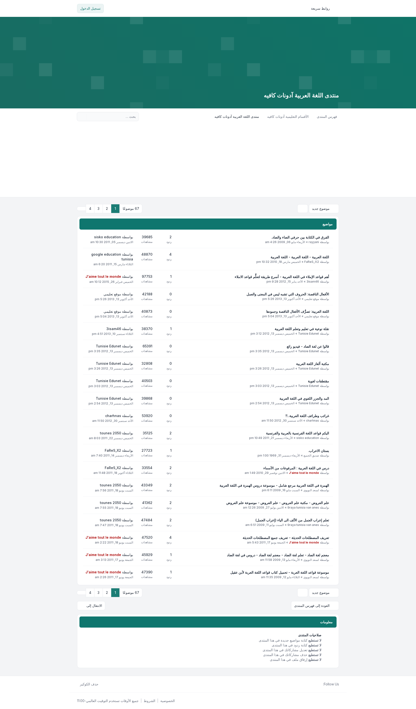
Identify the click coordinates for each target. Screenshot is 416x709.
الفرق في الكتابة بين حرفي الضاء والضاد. (300, 237)
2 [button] (107, 208)
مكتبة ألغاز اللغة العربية (312, 364)
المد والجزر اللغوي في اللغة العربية (304, 398)
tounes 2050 (110, 433)
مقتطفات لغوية (318, 381)
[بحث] (90, 117)
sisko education (107, 237)
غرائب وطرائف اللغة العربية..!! (307, 416)
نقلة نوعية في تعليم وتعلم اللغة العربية (302, 329)
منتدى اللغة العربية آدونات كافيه (301, 95)
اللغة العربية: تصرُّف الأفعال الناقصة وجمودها (297, 311)
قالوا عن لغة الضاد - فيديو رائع (308, 346)
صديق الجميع (311, 455)
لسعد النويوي (311, 490)
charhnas (312, 420)
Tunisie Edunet (308, 333)
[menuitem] (322, 8)
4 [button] (90, 208)
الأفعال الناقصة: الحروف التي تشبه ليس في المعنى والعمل (288, 294)
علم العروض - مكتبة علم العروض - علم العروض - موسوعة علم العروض (277, 503)
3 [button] (98, 208)
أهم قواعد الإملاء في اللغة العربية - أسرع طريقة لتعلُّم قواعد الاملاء (282, 277)
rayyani (314, 242)
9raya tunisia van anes (303, 507)
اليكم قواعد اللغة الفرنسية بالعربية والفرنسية (297, 433)
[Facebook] (320, 684)
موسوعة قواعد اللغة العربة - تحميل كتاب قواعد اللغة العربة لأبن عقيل (279, 572)
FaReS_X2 (311, 262)
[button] (81, 208)
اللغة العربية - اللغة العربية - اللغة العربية (300, 257)
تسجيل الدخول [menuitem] (90, 8)
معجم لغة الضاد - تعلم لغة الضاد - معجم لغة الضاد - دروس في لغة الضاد (278, 555)
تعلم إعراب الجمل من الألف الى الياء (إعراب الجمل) (292, 520)
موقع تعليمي (311, 299)
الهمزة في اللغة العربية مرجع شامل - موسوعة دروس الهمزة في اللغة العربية (274, 485)
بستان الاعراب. (318, 451)
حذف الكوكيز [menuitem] (89, 684)
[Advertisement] (208, 161)
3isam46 (312, 281)
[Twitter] (316, 684)
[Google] (309, 684)
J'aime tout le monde (103, 276)
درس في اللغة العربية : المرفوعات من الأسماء (296, 468)
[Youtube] (312, 684)
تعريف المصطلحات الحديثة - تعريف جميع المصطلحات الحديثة (286, 538)
